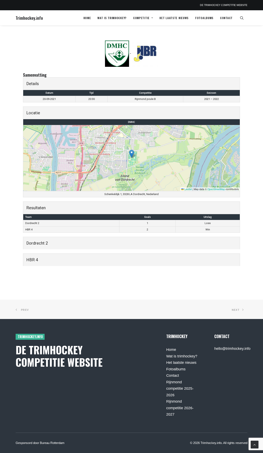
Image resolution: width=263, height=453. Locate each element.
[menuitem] (87, 17)
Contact (226, 18)
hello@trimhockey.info (232, 349)
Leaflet (188, 189)
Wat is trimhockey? (112, 18)
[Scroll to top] (254, 444)
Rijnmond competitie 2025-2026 (180, 388)
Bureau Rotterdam (52, 443)
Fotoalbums (204, 18)
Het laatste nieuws (174, 18)
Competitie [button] (141, 18)
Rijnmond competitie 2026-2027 (180, 407)
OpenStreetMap (216, 189)
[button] (243, 17)
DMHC (131, 122)
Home (87, 18)
